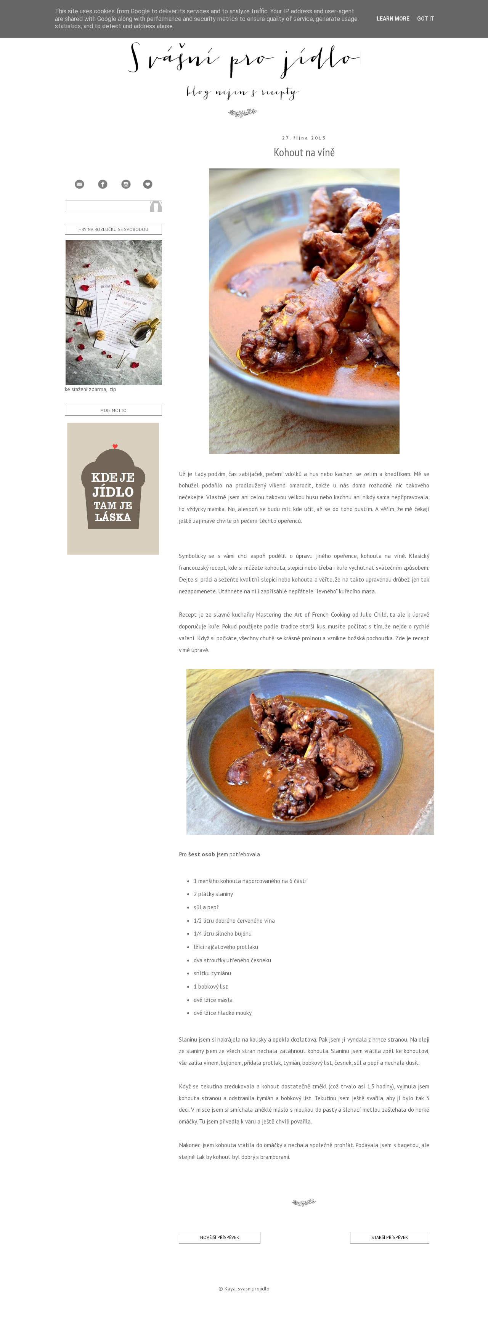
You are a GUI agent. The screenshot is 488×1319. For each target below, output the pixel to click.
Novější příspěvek (219, 1237)
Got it (426, 19)
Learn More (393, 19)
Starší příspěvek (389, 1237)
